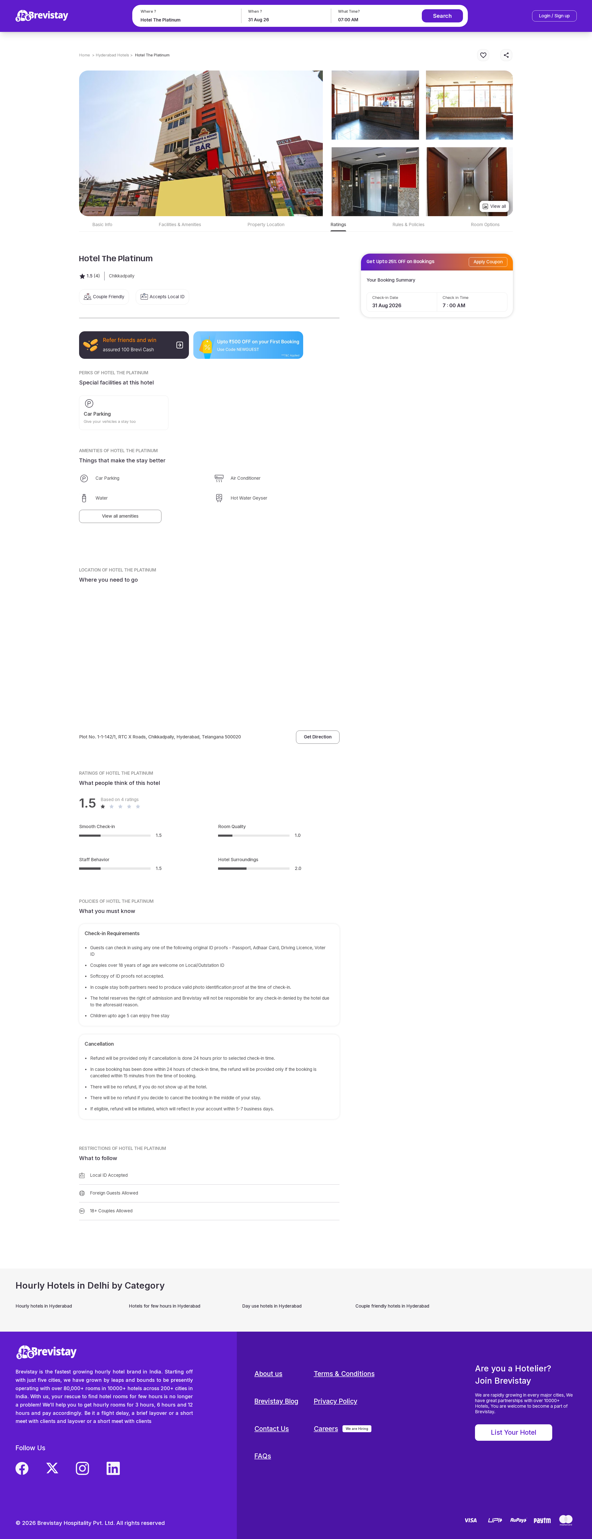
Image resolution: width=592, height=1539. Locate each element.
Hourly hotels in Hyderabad (43, 1306)
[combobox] (186, 20)
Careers (326, 1429)
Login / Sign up (554, 15)
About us (268, 1374)
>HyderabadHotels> (112, 55)
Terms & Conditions (344, 1374)
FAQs (262, 1456)
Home (84, 55)
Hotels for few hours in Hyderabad (164, 1306)
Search (442, 15)
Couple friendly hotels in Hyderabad (392, 1306)
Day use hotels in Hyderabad (272, 1306)
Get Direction (318, 737)
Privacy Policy (335, 1401)
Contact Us (271, 1429)
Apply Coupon (488, 261)
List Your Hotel (513, 1432)
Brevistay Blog (276, 1401)
